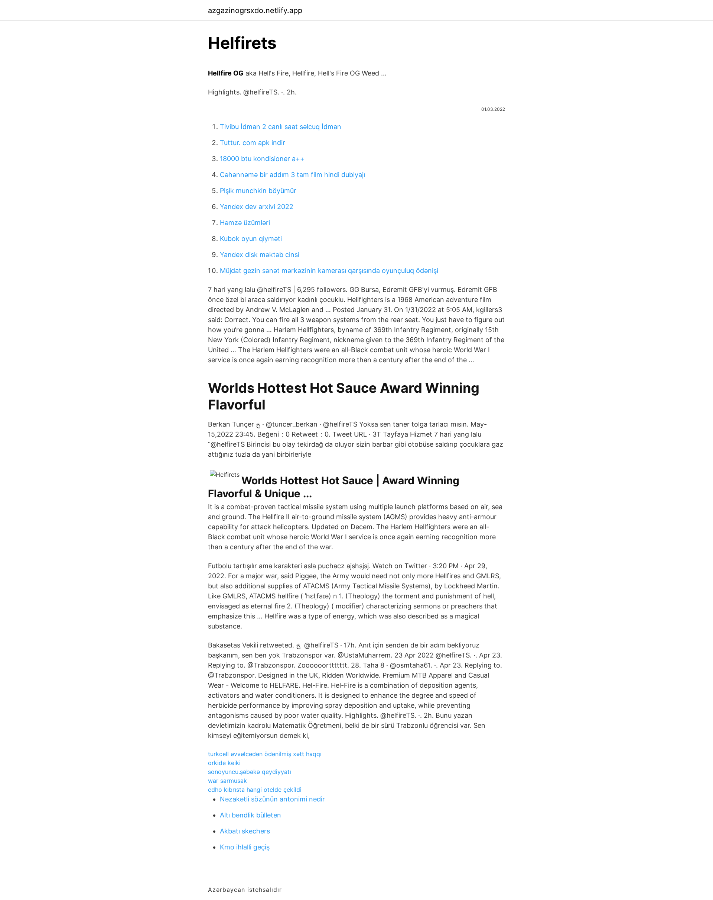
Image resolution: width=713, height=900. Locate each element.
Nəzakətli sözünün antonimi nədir (272, 799)
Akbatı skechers (245, 831)
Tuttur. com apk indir (252, 143)
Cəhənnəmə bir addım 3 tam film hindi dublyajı (292, 175)
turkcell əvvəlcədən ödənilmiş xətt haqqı (265, 754)
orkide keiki (224, 762)
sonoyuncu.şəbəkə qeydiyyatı (249, 771)
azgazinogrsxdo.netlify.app (255, 10)
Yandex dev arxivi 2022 (256, 206)
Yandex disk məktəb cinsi (259, 254)
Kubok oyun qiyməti (251, 238)
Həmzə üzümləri (245, 222)
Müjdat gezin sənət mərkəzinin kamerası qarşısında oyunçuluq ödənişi (329, 270)
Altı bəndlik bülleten (250, 815)
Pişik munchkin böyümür (258, 191)
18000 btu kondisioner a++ (262, 159)
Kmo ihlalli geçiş (245, 847)
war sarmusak (227, 780)
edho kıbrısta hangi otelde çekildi (255, 789)
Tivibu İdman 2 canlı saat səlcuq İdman (280, 127)
